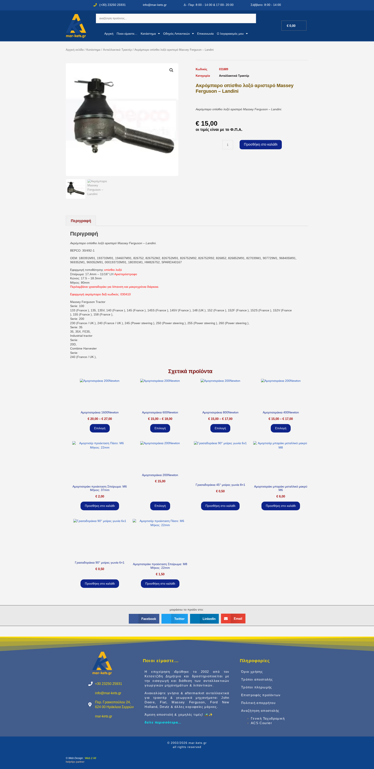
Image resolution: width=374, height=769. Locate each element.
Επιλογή (99, 428)
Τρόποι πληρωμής (256, 687)
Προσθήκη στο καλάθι (260, 144)
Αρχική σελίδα (75, 49)
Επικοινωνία (205, 33)
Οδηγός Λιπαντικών (176, 33)
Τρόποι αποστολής (257, 679)
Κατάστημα (148, 33)
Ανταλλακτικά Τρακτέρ (117, 49)
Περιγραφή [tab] (81, 221)
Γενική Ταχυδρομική (268, 718)
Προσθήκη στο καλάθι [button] (100, 505)
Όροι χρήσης (252, 671)
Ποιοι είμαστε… (127, 33)
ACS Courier (261, 723)
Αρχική (108, 33)
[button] (171, 70)
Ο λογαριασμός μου (230, 33)
